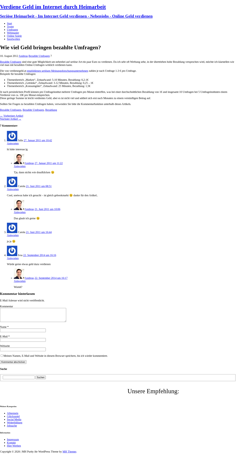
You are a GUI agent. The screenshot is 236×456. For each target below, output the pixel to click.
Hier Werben (14, 445)
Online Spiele (14, 35)
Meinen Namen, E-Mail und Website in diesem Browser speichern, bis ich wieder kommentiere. (55, 355)
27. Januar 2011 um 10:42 (38, 140)
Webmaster (13, 32)
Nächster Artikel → (10, 118)
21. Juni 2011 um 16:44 (39, 232)
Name (3, 326)
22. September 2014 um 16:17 (51, 278)
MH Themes (69, 451)
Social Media (14, 419)
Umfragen (12, 29)
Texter (10, 26)
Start (9, 23)
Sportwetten (13, 39)
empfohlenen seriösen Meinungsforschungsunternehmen (57, 70)
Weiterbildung (14, 422)
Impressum (13, 439)
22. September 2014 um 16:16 (39, 255)
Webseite (5, 345)
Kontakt (11, 442)
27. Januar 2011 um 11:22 (49, 163)
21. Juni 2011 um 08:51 (39, 186)
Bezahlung (51, 109)
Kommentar (6, 306)
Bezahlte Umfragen (39, 55)
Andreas (23, 55)
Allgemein (12, 413)
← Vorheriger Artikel (11, 115)
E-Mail (4, 336)
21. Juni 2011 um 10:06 (47, 209)
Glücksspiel (13, 416)
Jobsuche (12, 425)
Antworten (13, 143)
